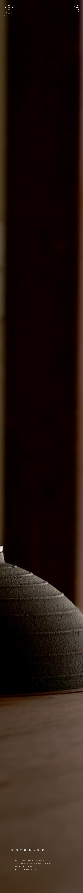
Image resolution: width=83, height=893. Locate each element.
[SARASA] (41, 10)
